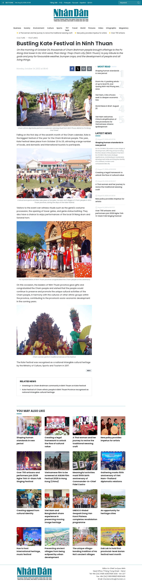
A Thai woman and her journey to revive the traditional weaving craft (110, 187)
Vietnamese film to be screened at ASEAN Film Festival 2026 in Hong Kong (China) (57, 477)
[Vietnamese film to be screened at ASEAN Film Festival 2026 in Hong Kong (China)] (57, 460)
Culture (50, 28)
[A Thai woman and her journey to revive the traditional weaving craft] (85, 425)
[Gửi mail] (83, 68)
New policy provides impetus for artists (109, 200)
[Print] (89, 68)
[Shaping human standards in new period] (29, 425)
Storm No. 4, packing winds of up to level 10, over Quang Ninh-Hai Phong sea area (107, 85)
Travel (74, 28)
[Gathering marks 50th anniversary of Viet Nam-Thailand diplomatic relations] (113, 460)
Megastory (123, 28)
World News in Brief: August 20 (107, 107)
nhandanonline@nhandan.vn (114, 579)
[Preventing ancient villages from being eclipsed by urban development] (57, 536)
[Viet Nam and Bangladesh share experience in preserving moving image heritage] (57, 498)
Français (67, 3)
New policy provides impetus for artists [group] (92, 33)
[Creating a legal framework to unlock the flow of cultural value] (57, 425)
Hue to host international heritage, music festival (28, 551)
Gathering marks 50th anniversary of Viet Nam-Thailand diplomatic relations (112, 477)
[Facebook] (72, 68)
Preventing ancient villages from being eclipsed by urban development (55, 553)
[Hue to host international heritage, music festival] (29, 536)
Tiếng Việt (53, 3)
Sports (59, 28)
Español (83, 3)
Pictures (91, 28)
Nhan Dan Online (71, 15)
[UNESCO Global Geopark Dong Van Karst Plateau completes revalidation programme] (85, 498)
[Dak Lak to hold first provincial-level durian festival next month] (113, 536)
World (82, 28)
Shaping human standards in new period (107, 72)
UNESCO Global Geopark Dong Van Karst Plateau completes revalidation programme (85, 516)
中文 (60, 3)
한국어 (90, 3)
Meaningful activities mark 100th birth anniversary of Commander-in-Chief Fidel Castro (84, 478)
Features (33, 37)
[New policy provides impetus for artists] (113, 425)
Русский (75, 3)
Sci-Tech (67, 29)
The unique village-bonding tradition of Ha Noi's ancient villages (85, 551)
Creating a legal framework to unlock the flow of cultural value (109, 173)
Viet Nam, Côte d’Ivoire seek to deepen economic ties (106, 97)
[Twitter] (77, 68)
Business (17, 28)
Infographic (111, 28)
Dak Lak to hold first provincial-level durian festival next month (113, 551)
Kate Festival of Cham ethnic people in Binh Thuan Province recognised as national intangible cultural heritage (55, 391)
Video (100, 28)
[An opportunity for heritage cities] (113, 498)
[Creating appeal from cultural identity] (29, 498)
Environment (38, 28)
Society (27, 28)
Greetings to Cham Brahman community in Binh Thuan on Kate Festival (54, 385)
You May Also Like (31, 411)
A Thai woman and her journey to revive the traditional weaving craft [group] (45, 33)
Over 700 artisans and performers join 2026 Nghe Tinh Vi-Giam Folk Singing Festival (109, 213)
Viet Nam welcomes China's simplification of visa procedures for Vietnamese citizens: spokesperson (105, 122)
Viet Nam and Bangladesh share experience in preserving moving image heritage (54, 516)
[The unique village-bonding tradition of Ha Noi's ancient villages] (85, 536)
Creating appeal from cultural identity (28, 512)
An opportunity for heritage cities (110, 512)
